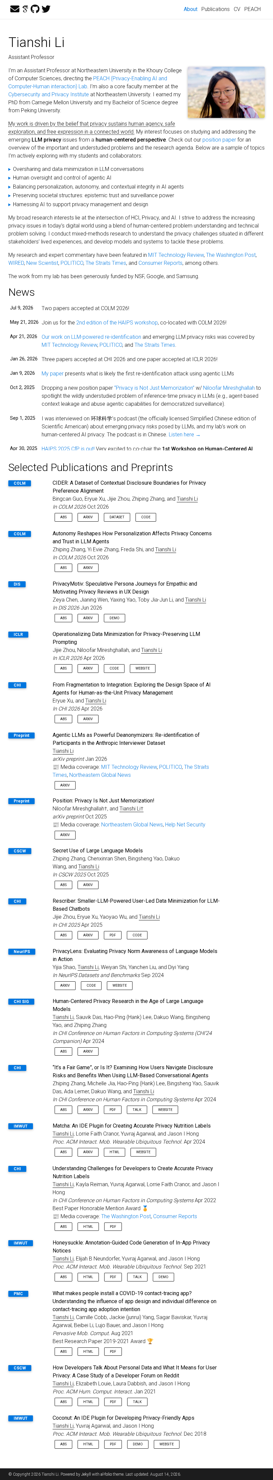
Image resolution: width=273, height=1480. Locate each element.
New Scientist (42, 263)
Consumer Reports (160, 263)
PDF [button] (113, 935)
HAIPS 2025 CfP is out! (68, 449)
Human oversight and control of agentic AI (62, 178)
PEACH (252, 9)
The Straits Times (106, 263)
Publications (215, 9)
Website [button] (143, 668)
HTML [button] (115, 1152)
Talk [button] (137, 1110)
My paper (53, 373)
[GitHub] (35, 9)
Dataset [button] (117, 517)
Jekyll (86, 1474)
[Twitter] (46, 9)
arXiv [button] (88, 517)
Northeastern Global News (100, 775)
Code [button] (145, 517)
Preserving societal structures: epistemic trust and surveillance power (93, 195)
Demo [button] (115, 618)
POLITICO (72, 263)
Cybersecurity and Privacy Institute (48, 94)
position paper (219, 140)
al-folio (106, 1474)
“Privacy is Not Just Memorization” (154, 388)
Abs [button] (63, 517)
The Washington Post (231, 255)
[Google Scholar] (25, 9)
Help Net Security (185, 824)
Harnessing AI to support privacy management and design (80, 204)
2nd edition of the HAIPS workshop (117, 322)
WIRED (16, 263)
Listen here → (185, 434)
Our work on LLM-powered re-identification (91, 337)
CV (237, 9)
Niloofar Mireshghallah (229, 388)
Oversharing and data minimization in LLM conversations (78, 169)
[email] (14, 9)
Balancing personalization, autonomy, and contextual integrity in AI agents (98, 187)
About (191, 9)
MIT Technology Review (176, 255)
